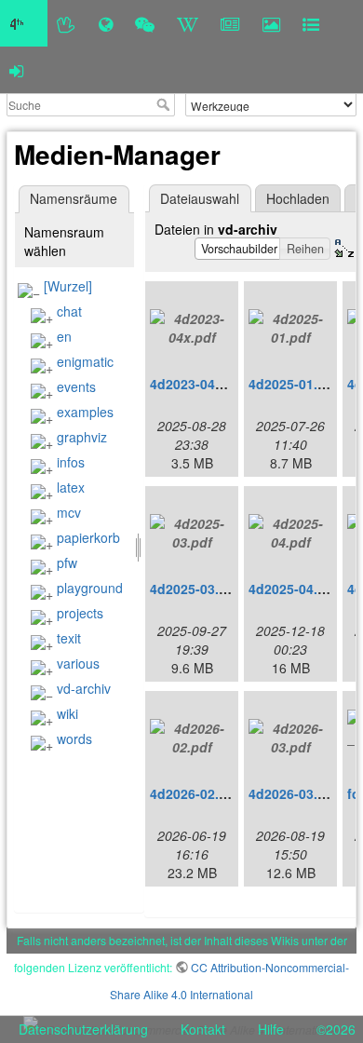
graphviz (82, 436)
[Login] (16, 70)
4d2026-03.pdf (294, 793)
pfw (67, 562)
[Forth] (66, 23)
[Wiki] (188, 23)
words (74, 738)
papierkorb (88, 537)
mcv (69, 512)
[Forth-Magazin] (230, 23)
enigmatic (85, 361)
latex (71, 487)
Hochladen (297, 198)
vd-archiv (84, 688)
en (64, 336)
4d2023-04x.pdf (199, 383)
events (76, 386)
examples (85, 411)
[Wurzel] (68, 286)
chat (69, 311)
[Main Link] (23, 23)
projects (80, 612)
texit (69, 638)
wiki (67, 713)
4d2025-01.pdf (294, 383)
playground (90, 587)
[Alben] (271, 23)
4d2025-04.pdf (294, 588)
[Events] (145, 23)
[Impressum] (311, 23)
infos (71, 462)
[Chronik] (105, 23)
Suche (165, 104)
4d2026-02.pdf (195, 793)
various (78, 663)
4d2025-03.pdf (195, 588)
